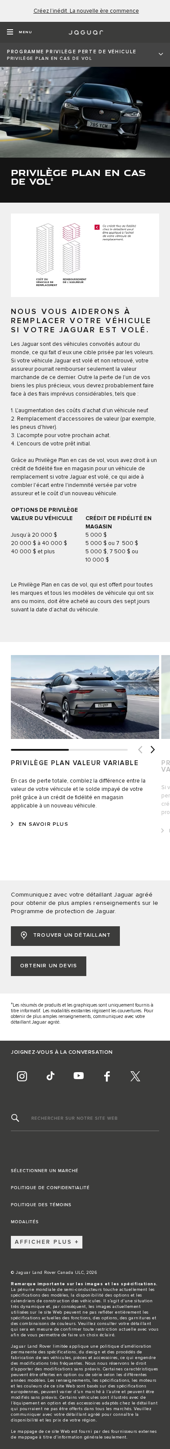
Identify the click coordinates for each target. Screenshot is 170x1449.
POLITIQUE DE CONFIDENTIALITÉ (50, 1187)
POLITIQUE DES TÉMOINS (41, 1205)
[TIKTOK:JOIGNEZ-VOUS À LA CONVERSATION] (50, 1076)
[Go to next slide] (152, 749)
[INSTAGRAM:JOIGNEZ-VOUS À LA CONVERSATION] (22, 1076)
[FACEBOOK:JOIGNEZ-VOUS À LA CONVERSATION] (107, 1076)
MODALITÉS (25, 1222)
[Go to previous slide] (139, 749)
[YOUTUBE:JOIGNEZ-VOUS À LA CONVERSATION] (78, 1076)
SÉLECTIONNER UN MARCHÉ (44, 1170)
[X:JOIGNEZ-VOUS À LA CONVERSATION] (135, 1076)
